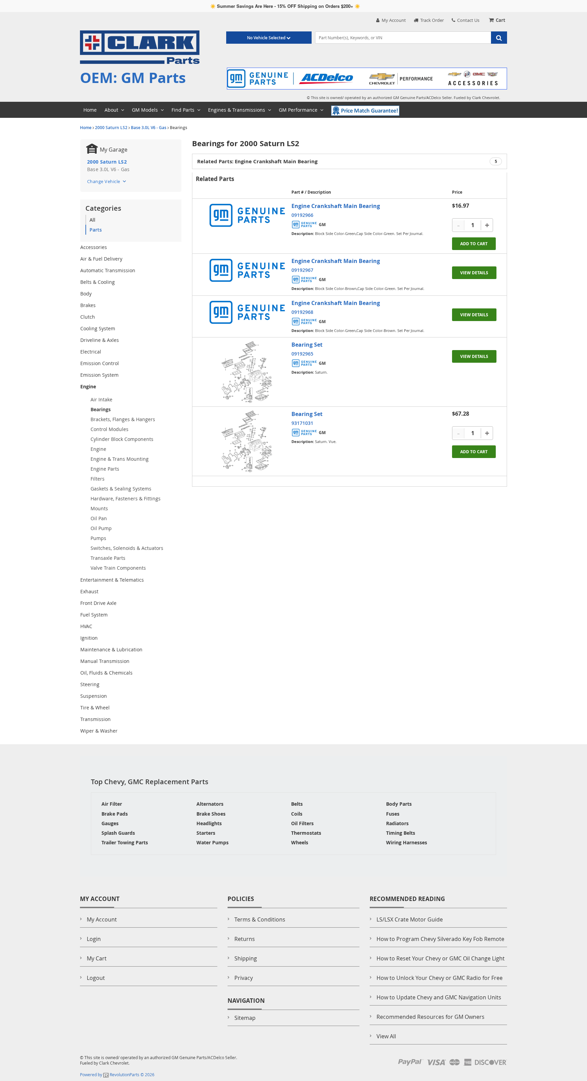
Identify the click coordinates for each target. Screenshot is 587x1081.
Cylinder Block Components (122, 439)
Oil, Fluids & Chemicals (106, 672)
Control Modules (109, 429)
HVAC (86, 626)
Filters (98, 478)
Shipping (245, 958)
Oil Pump (101, 528)
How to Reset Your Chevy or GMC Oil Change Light (441, 958)
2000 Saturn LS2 (111, 127)
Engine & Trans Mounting (120, 459)
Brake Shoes (211, 813)
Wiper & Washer (99, 730)
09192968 (302, 312)
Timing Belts (400, 833)
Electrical (90, 351)
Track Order (431, 20)
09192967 (302, 270)
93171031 (302, 423)
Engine (88, 386)
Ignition (89, 638)
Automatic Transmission (107, 270)
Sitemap (245, 1018)
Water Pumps (212, 842)
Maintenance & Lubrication (111, 649)
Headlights (209, 823)
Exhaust (89, 591)
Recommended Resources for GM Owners (430, 1017)
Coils (296, 813)
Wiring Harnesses (406, 842)
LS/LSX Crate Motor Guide (410, 919)
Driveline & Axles (99, 340)
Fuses (392, 813)
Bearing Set (307, 344)
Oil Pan (99, 518)
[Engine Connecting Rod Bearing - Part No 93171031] (247, 441)
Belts (297, 804)
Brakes (88, 305)
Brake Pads (114, 813)
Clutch (87, 317)
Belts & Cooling (97, 282)
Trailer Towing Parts (124, 842)
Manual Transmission (104, 661)
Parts (96, 229)
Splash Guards (118, 833)
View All (386, 1036)
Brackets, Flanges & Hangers (123, 419)
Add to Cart (474, 244)
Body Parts (399, 804)
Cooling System (97, 328)
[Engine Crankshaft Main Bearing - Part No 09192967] (247, 270)
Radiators (397, 823)
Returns (244, 939)
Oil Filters (302, 823)
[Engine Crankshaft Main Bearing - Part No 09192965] (247, 372)
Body (86, 293)
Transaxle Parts (108, 558)
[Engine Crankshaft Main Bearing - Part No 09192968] (247, 312)
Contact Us (467, 20)
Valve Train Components (118, 568)
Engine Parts (105, 469)
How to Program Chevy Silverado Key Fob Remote (440, 939)
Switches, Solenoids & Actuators (127, 548)
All (92, 220)
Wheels (299, 842)
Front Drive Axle (98, 603)
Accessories (93, 247)
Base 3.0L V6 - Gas (148, 127)
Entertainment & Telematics (112, 580)
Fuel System (94, 614)
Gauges (110, 823)
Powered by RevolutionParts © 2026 (117, 1074)
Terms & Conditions (259, 919)
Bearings (101, 409)
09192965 (302, 353)
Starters (205, 833)
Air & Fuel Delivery (101, 258)
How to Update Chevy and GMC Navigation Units (439, 997)
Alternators (209, 804)
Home (86, 127)
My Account (393, 20)
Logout (96, 978)
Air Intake (101, 399)
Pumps (98, 538)
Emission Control (99, 363)
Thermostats (306, 833)
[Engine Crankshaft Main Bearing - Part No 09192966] (247, 215)
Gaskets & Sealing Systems (121, 488)
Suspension (93, 696)
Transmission (95, 719)
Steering (89, 684)
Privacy (243, 978)
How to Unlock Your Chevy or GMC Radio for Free (440, 978)
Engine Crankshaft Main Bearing (335, 206)
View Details (474, 273)
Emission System (99, 375)
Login (94, 939)
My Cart (97, 958)
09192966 (302, 215)
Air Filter (111, 804)
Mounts (99, 508)
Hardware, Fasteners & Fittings (126, 498)
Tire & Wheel (95, 707)
